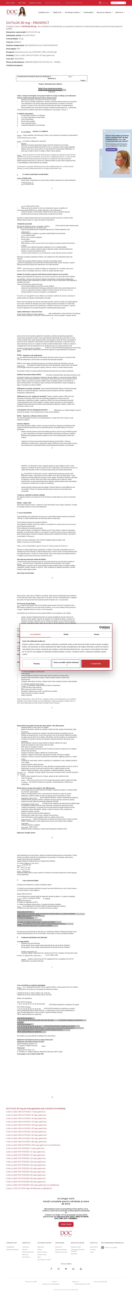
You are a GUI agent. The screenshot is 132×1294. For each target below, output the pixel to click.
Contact (54, 1281)
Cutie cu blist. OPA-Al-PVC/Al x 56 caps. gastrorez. (26, 1132)
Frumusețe (88, 12)
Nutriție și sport (72, 12)
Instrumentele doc (73, 3)
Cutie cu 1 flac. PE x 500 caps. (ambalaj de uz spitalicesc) (29, 1188)
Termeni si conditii (31, 1281)
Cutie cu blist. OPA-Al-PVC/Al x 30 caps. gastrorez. (26, 1128)
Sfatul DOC (25, 1254)
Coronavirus (25, 1247)
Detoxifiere (41, 1247)
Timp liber (93, 1249)
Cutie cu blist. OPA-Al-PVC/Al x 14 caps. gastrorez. (26, 1118)
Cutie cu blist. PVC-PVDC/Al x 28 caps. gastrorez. (26, 1162)
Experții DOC (44, 12)
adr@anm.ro (26, 871)
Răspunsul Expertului (12, 1249)
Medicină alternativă (28, 1252)
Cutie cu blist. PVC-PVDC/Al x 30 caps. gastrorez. (26, 1165)
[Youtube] (81, 1269)
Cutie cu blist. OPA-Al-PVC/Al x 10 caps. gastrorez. (26, 1115)
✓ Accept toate (95, 663)
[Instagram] (58, 1269)
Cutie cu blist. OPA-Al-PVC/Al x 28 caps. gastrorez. (26, 1125)
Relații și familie (104, 12)
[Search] (124, 3)
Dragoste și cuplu (76, 1247)
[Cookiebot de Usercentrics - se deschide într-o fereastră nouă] (101, 627)
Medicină (25, 1249)
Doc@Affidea (10, 1247)
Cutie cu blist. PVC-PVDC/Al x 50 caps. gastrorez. (26, 1168)
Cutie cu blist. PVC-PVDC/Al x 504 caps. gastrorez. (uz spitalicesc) (32, 1185)
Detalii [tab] (66, 634)
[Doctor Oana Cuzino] (16, 12)
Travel (91, 1252)
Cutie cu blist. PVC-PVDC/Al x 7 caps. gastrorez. (25, 1148)
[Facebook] (51, 1269)
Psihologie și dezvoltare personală (78, 1250)
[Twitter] (66, 1269)
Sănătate (57, 12)
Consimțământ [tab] (35, 634)
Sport (39, 1257)
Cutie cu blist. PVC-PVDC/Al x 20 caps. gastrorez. (26, 1158)
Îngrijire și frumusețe (61, 1252)
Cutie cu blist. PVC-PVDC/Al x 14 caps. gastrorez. (25, 1155)
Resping (37, 663)
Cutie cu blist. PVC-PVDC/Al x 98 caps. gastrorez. (26, 1182)
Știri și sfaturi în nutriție (44, 1259)
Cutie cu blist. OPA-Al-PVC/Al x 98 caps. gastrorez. (26, 1142)
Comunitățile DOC (53, 3)
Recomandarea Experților (112, 1243)
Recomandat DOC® (100, 1281)
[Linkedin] (73, 1269)
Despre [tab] (96, 634)
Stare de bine (94, 1247)
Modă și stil (58, 1247)
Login (105, 3)
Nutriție (40, 1249)
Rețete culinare (42, 1254)
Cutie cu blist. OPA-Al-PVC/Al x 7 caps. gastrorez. (26, 1112)
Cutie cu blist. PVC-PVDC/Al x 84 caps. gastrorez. (26, 1178)
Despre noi (75, 1281)
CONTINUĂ (66, 1224)
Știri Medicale (26, 1257)
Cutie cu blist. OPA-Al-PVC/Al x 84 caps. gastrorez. (26, 1138)
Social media (66, 1264)
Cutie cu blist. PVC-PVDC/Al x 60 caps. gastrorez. (26, 1175)
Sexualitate (74, 1253)
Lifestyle (119, 12)
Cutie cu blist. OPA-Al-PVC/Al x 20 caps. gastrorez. (26, 1122)
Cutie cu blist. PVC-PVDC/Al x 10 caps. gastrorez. (25, 1152)
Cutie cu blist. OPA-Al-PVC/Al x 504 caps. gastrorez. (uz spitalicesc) (33, 1145)
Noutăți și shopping (61, 1249)
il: (21, 871)
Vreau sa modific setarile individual (66, 662)
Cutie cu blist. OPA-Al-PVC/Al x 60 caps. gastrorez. (26, 1135)
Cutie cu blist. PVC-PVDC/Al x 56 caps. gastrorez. (25, 1172)
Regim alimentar (42, 1252)
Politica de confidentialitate (51, 1284)
